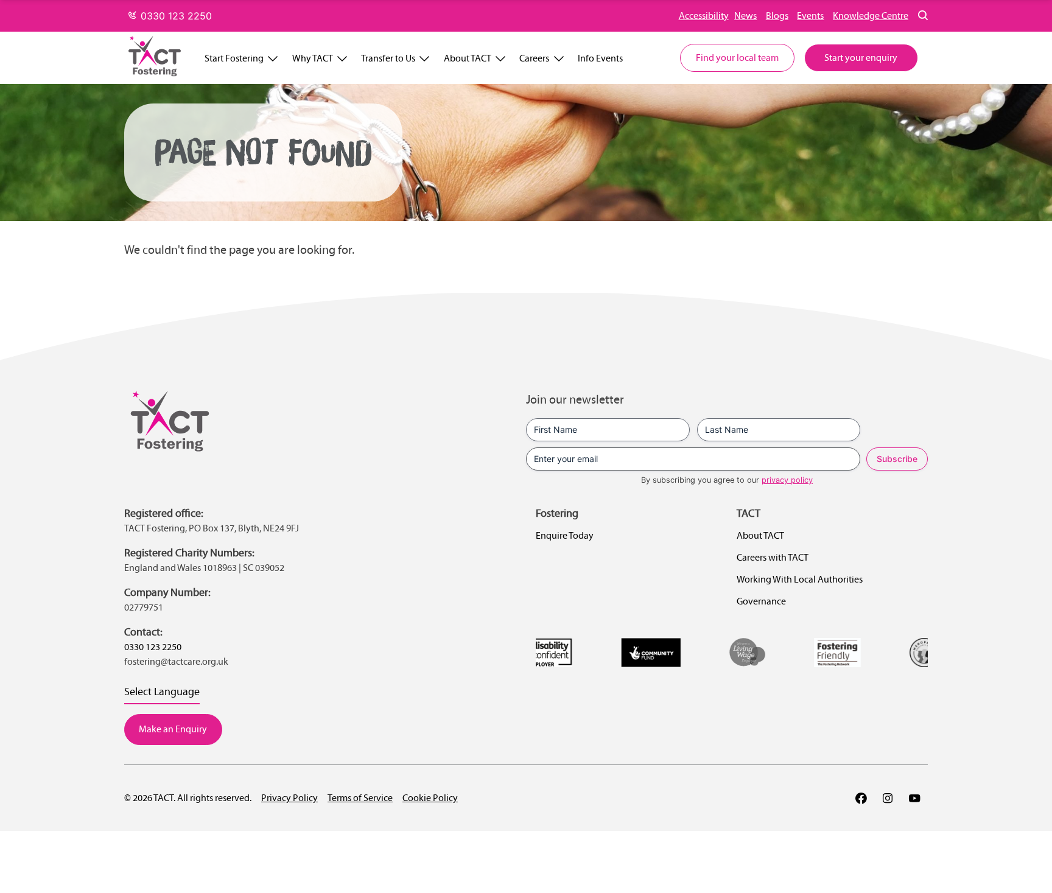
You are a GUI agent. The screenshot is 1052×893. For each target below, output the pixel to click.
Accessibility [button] (704, 15)
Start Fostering (234, 58)
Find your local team (737, 57)
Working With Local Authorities (800, 579)
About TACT (467, 58)
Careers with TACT (772, 557)
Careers (534, 58)
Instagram (887, 798)
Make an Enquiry (173, 729)
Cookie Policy (430, 798)
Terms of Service (360, 798)
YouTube (914, 798)
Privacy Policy (289, 798)
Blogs (777, 15)
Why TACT (312, 58)
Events (810, 15)
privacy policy (787, 480)
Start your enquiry (860, 57)
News (745, 15)
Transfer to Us (388, 58)
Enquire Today (565, 535)
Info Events (600, 58)
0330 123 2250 (175, 16)
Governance (761, 601)
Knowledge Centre (870, 15)
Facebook (860, 798)
